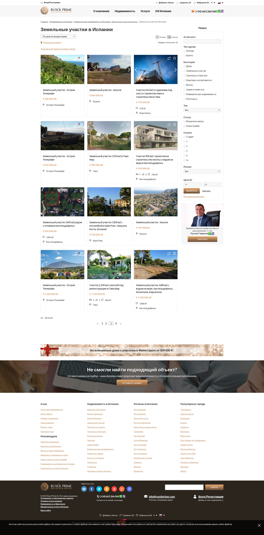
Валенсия (184, 431)
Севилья (137, 462)
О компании (101, 11)
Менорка (184, 467)
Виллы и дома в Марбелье (52, 450)
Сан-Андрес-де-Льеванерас (193, 440)
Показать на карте (52, 42)
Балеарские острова (143, 458)
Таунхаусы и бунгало (96, 431)
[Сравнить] (75, 58)
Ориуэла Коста (187, 414)
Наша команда (47, 423)
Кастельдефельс (188, 449)
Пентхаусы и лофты (96, 427)
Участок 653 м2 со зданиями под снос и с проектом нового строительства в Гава (154, 93)
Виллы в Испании (95, 414)
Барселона (185, 436)
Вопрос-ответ (47, 427)
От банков (91, 467)
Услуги (145, 11)
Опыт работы (46, 414)
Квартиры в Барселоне (51, 446)
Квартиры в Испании (96, 409)
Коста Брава (139, 436)
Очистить (206, 191)
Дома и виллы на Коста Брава (54, 459)
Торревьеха (185, 409)
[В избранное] (81, 58)
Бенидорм (185, 418)
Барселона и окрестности (145, 427)
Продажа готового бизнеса (99, 471)
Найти (214, 487)
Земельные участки (96, 423)
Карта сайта (46, 510)
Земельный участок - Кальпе (105, 89)
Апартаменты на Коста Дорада (54, 468)
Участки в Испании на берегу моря (58, 49)
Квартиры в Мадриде (50, 442)
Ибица (183, 471)
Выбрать (191, 190)
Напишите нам (47, 431)
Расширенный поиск (194, 196)
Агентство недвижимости (52, 409)
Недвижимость (125, 11)
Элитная (91, 440)
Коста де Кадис (140, 453)
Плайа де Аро (186, 445)
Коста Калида (140, 414)
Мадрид (137, 467)
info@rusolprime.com (162, 496)
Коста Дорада (140, 449)
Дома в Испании (94, 418)
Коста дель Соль (141, 418)
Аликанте (184, 427)
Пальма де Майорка (189, 462)
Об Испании (163, 11)
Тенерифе (138, 431)
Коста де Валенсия (142, 423)
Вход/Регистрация (210, 496)
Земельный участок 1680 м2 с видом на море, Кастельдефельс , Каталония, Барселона (155, 288)
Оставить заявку (132, 383)
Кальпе (183, 423)
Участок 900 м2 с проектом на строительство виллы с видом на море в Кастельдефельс (154, 159)
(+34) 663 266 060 (206, 11)
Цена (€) (188, 180)
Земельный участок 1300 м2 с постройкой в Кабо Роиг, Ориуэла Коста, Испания (108, 226)
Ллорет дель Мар (188, 453)
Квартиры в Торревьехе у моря (54, 455)
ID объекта (189, 37)
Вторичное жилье (95, 436)
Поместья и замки (95, 453)
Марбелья (138, 471)
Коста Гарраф (140, 445)
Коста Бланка (140, 409)
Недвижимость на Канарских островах (58, 464)
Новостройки (93, 445)
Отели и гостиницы (95, 458)
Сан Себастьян (187, 458)
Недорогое (92, 462)
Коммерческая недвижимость (100, 449)
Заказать (202, 239)
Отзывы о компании (49, 418)
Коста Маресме (141, 440)
